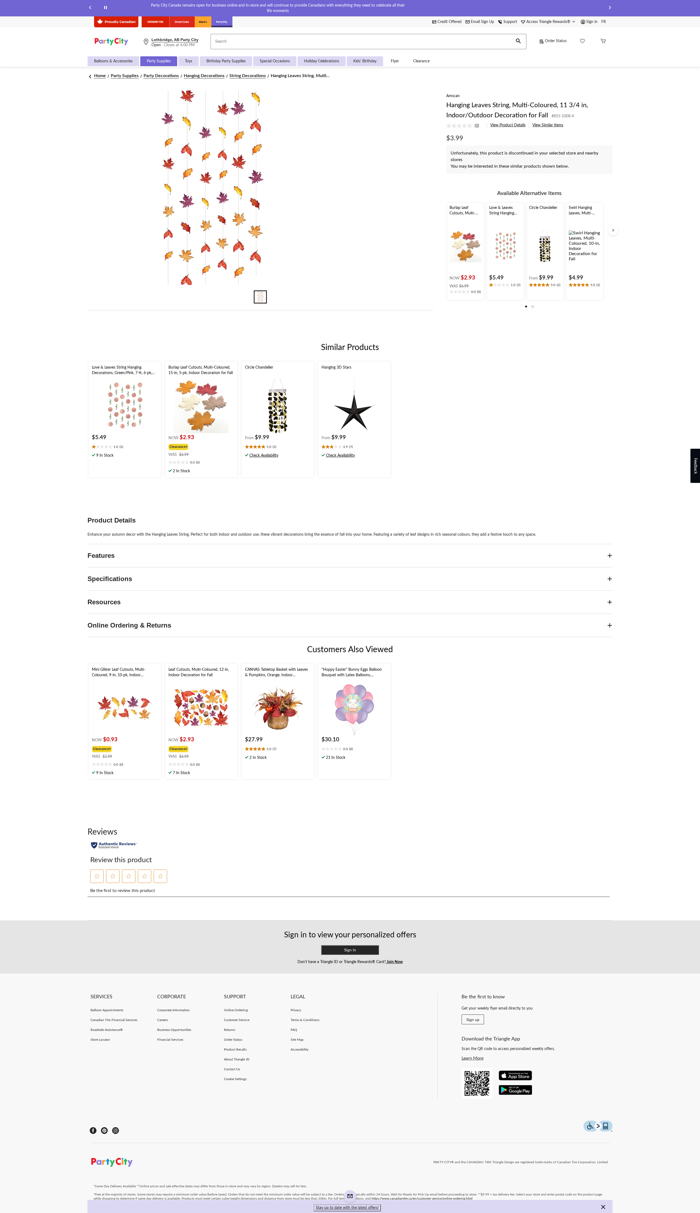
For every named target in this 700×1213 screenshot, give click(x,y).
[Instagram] (115, 1130)
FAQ (294, 1029)
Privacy (296, 1010)
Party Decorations (161, 76)
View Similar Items (547, 125)
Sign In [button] (350, 950)
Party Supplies (159, 61)
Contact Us (232, 1069)
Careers (162, 1020)
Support (510, 22)
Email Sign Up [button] (482, 22)
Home (100, 76)
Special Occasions (275, 61)
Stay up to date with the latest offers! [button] (347, 1208)
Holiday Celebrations (321, 61)
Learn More (472, 1058)
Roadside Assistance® (107, 1029)
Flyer (395, 61)
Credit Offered (450, 22)
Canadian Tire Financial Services (114, 1020)
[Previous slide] (90, 8)
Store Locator (100, 1039)
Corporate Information (173, 1010)
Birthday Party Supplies (226, 61)
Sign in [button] (591, 22)
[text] (466, 292)
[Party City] (221, 21)
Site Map (297, 1039)
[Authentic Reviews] (114, 845)
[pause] (105, 8)
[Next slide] (609, 8)
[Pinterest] (104, 1130)
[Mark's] (203, 21)
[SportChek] (182, 21)
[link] (464, 126)
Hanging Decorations (204, 76)
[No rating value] (460, 126)
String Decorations (247, 76)
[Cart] (603, 41)
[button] (518, 41)
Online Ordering (236, 1010)
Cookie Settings (235, 1079)
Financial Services (170, 1039)
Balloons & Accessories (113, 61)
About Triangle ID (236, 1059)
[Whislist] (582, 41)
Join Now (394, 962)
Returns (229, 1029)
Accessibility (300, 1049)
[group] (194, 446)
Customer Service (236, 1020)
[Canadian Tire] (155, 21)
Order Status (556, 41)
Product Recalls (235, 1049)
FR (603, 22)
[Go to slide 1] (260, 297)
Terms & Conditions (305, 1020)
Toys (188, 61)
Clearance (421, 61)
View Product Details (508, 125)
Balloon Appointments (107, 1010)
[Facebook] (93, 1130)
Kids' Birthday (365, 61)
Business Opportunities (174, 1029)
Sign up (472, 1019)
